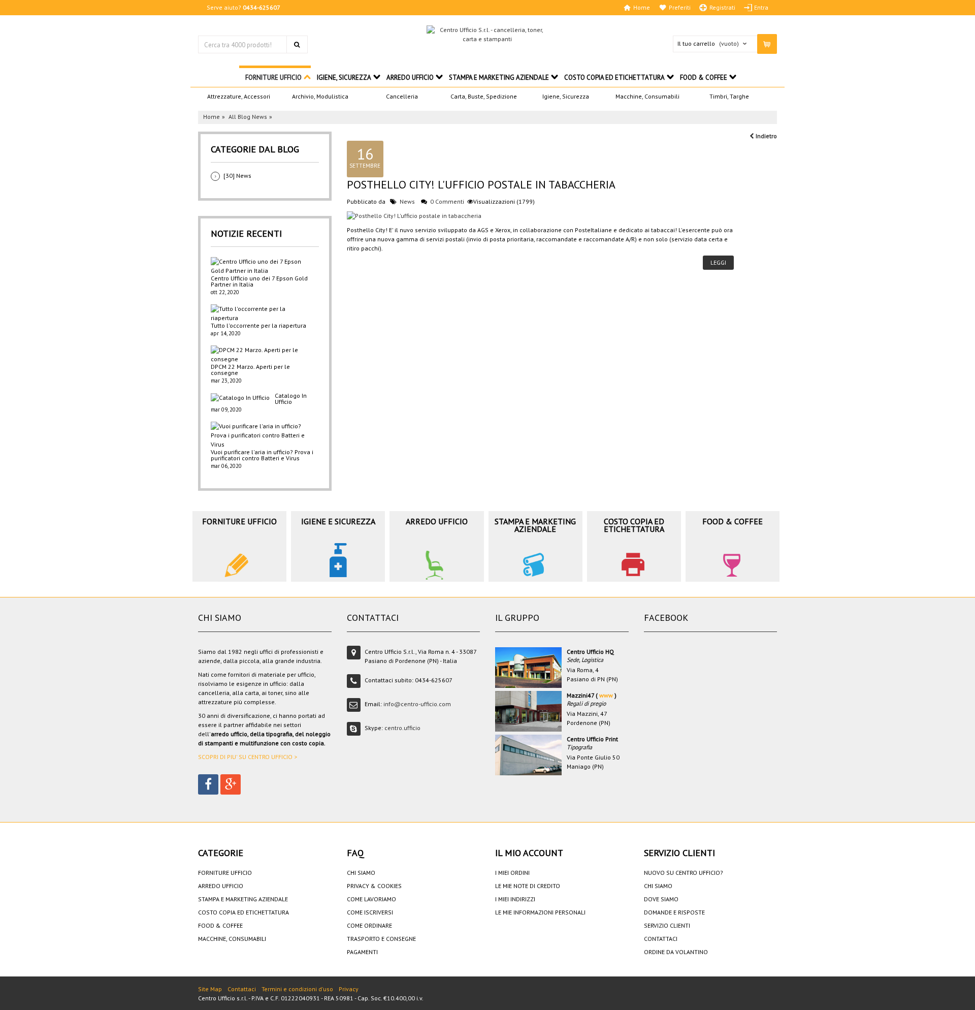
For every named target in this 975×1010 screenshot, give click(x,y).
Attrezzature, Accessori (238, 96)
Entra (761, 7)
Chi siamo (361, 872)
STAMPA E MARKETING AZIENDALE (499, 77)
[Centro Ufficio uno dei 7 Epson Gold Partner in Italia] (262, 266)
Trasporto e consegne (381, 938)
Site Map (210, 989)
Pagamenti (362, 952)
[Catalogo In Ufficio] (240, 397)
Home (641, 7)
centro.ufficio (402, 728)
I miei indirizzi (515, 899)
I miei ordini (512, 872)
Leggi (718, 262)
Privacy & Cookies (374, 886)
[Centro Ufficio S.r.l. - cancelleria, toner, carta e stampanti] (487, 34)
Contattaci (660, 938)
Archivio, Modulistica (320, 96)
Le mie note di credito (527, 886)
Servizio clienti (667, 925)
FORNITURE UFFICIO (273, 77)
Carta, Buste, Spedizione (483, 96)
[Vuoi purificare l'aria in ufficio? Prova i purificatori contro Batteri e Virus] (262, 435)
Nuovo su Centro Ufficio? (683, 872)
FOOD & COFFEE (703, 77)
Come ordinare (369, 925)
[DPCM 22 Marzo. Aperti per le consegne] (262, 354)
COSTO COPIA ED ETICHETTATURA (614, 77)
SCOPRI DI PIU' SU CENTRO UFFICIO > (247, 757)
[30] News (237, 175)
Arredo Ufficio (410, 77)
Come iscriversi (370, 912)
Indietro (765, 136)
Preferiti (680, 7)
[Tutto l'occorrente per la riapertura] (262, 313)
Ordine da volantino (676, 952)
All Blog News (248, 116)
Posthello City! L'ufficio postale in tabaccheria (481, 184)
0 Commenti (447, 201)
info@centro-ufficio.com (417, 704)
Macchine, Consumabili (647, 96)
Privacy (349, 989)
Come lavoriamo (371, 899)
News (407, 201)
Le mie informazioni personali (540, 912)
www (606, 695)
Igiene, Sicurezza (565, 96)
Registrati (722, 7)
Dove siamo (661, 899)
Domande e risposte (674, 912)
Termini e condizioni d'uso (297, 989)
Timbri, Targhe (729, 96)
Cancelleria (402, 96)
